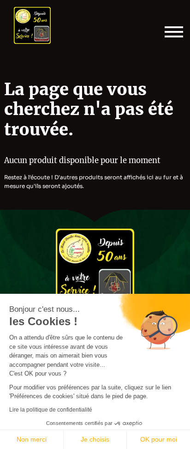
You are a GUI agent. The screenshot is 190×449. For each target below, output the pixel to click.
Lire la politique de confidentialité (50, 410)
